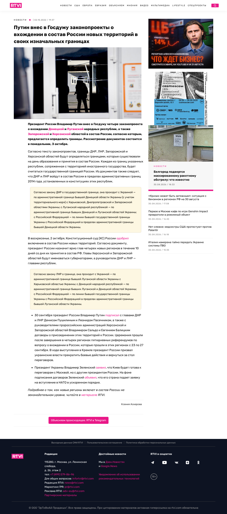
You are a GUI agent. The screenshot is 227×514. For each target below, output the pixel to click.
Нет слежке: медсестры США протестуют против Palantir (180, 228)
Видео (144, 5)
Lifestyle (178, 5)
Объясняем (116, 5)
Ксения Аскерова (131, 404)
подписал (112, 315)
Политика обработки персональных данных (151, 442)
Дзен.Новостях (115, 462)
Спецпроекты (197, 5)
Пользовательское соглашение (104, 442)
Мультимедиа (160, 5)
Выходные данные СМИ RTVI (67, 442)
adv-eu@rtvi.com (73, 491)
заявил (101, 367)
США (77, 5)
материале (89, 395)
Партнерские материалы (61, 495)
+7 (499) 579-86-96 (62, 474)
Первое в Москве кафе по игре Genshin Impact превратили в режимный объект (178, 213)
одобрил (122, 238)
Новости (66, 5)
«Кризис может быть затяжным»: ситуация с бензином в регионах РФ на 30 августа (177, 197)
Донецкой (56, 129)
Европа (88, 5)
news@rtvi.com (74, 482)
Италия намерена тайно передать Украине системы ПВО (176, 244)
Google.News (109, 466)
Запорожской (38, 134)
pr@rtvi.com (72, 486)
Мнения (132, 5)
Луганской (75, 129)
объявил (91, 377)
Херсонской (61, 134)
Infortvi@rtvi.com (83, 478)
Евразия (101, 5)
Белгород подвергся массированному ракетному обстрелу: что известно (175, 176)
